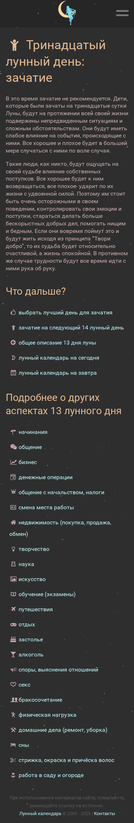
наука (26, 564)
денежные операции (46, 477)
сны (24, 745)
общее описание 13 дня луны (57, 342)
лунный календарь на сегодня (59, 357)
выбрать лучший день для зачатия (66, 312)
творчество (34, 549)
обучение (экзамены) (47, 594)
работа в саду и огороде (51, 775)
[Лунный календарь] (67, 13)
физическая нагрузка (47, 714)
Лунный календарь (40, 813)
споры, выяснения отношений (58, 669)
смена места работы (46, 507)
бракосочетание (40, 699)
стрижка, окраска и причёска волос (66, 760)
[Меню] (122, 12)
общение (30, 447)
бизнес (28, 462)
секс (24, 684)
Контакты (104, 813)
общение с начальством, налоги (61, 492)
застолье (31, 639)
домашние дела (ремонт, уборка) (63, 729)
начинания (33, 432)
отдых (27, 624)
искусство (32, 579)
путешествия (36, 609)
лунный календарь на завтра (58, 372)
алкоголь (31, 654)
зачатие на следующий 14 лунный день (71, 327)
